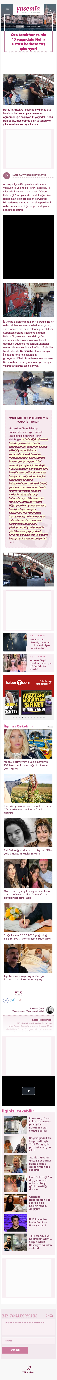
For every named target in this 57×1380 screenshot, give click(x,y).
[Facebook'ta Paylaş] (6, 1000)
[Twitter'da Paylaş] (12, 1000)
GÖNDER (15, 1350)
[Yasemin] (28, 9)
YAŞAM (20, 26)
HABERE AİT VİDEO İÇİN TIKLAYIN (29, 175)
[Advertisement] (29, 610)
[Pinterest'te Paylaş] (19, 1000)
